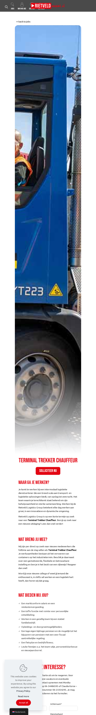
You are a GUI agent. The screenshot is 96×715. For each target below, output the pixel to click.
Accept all (23, 702)
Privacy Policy (23, 691)
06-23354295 (59, 689)
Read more (23, 696)
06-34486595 (51, 686)
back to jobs (24, 21)
